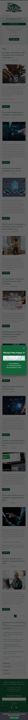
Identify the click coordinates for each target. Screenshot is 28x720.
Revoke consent (14, 717)
